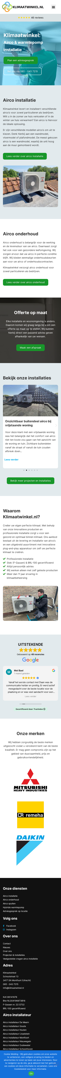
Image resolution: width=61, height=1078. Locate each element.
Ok (31, 1073)
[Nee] (56, 1064)
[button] (53, 6)
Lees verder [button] (30, 696)
